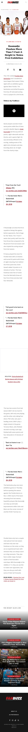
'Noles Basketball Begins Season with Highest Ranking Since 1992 (14, 379)
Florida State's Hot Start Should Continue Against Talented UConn (14, 680)
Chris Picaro (11, 64)
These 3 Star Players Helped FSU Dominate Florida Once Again (14, 623)
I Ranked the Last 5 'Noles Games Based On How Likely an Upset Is (14, 579)
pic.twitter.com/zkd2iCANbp (16, 191)
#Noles (8, 188)
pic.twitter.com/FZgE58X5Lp (16, 313)
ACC (10, 9)
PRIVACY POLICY (14, 727)
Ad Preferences (14, 714)
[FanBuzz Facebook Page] (9, 720)
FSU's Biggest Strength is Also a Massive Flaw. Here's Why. (14, 643)
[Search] (26, 2)
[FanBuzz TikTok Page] (15, 720)
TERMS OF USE (14, 725)
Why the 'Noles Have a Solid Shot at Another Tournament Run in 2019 (14, 661)
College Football (5, 9)
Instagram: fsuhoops (7, 35)
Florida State (15, 9)
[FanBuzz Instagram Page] (12, 720)
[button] (2, 2)
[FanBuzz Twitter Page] (18, 720)
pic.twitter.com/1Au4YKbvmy (17, 448)
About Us (14, 711)
